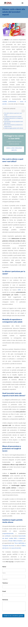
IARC (19, 290)
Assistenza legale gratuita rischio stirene (13, 128)
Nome (4, 573)
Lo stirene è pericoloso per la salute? (13, 116)
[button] (22, 111)
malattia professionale (9, 101)
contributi (7, 536)
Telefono (5, 583)
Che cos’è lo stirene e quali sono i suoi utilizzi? (13, 113)
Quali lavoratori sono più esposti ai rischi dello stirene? (13, 122)
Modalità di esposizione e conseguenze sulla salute (13, 118)
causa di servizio (16, 548)
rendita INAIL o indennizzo (17, 538)
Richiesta (5, 599)
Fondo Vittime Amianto (15, 541)
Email (4, 591)
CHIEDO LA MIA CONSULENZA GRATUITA (14, 149)
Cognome (4, 579)
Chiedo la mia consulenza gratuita (13, 615)
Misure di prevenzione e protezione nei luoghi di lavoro (13, 125)
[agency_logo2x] (8, 2)
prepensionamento (8, 533)
